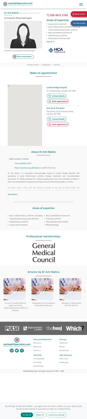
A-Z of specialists (38, 359)
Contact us (37, 350)
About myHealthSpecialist (42, 339)
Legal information (65, 355)
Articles (57, 65)
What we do (37, 347)
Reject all (40, 415)
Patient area (63, 343)
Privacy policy (64, 362)
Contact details (33, 65)
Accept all (27, 415)
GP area (62, 347)
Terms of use (63, 359)
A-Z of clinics (37, 362)
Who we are (37, 343)
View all (49, 41)
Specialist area (64, 350)
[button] (28, 104)
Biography (46, 65)
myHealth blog (38, 366)
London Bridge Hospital (56, 87)
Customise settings (56, 415)
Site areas (62, 339)
